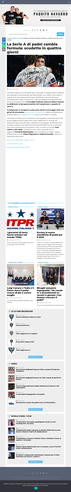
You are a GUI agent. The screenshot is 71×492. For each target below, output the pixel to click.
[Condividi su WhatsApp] (4, 46)
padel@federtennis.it (27, 114)
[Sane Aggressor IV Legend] (11, 334)
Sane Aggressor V (23, 350)
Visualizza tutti (35, 357)
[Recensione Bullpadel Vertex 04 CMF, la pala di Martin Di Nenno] (11, 378)
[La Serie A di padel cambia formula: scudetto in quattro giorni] (35, 71)
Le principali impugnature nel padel (30, 394)
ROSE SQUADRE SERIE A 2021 (18, 147)
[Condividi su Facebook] (4, 39)
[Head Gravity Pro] (11, 326)
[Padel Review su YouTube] (44, 30)
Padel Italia (16, 38)
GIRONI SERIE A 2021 (15, 144)
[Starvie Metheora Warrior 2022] (11, 317)
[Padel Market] (35, 15)
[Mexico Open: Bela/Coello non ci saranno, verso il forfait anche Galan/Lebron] (11, 447)
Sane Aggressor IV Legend (26, 333)
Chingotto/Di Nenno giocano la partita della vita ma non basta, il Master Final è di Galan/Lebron (38, 431)
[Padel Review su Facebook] (32, 30)
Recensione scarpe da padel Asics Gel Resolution (35, 402)
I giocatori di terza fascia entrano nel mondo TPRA (17, 234)
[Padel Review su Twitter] (40, 30)
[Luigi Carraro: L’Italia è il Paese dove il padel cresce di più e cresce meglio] (20, 274)
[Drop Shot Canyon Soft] (11, 342)
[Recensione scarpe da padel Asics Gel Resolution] (11, 403)
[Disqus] (35, 173)
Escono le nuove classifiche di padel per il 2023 (49, 234)
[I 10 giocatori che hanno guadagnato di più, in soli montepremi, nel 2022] (11, 422)
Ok (36, 488)
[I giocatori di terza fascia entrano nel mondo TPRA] (20, 219)
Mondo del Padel (15, 262)
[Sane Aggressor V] (11, 351)
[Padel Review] (2, 2)
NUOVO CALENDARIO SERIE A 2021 (20, 140)
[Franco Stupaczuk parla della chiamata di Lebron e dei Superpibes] (11, 386)
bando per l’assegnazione (36, 112)
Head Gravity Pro (22, 325)
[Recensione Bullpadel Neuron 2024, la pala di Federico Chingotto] (11, 370)
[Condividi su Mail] (4, 49)
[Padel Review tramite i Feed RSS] (46, 30)
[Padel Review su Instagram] (35, 30)
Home (9, 38)
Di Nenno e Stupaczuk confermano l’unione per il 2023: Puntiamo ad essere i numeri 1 (38, 455)
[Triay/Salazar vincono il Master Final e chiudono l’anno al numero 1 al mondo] (11, 439)
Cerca (60, 34)
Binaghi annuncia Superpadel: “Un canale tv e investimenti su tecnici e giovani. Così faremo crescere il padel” (50, 294)
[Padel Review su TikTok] (37, 30)
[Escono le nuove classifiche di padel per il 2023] (50, 219)
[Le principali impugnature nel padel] (11, 395)
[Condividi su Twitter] (4, 42)
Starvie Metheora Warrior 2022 (28, 317)
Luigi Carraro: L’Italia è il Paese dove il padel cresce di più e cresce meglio (20, 291)
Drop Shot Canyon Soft (25, 342)
